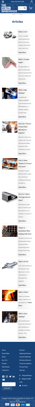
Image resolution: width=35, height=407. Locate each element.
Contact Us (5, 370)
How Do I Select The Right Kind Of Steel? (24, 197)
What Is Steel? (23, 292)
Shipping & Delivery (25, 353)
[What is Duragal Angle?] (9, 62)
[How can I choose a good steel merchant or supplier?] (9, 127)
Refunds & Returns (25, 360)
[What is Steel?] (9, 295)
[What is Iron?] (9, 35)
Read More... (22, 52)
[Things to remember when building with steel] (9, 231)
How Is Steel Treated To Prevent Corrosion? (24, 164)
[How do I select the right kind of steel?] (9, 197)
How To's (4, 360)
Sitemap (22, 370)
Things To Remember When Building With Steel (24, 231)
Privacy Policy (23, 367)
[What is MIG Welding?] (9, 93)
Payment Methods (25, 357)
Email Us (24, 385)
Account (22, 350)
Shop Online (5, 353)
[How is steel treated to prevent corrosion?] (9, 164)
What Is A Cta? (23, 261)
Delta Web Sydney (20, 402)
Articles (4, 363)
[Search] (24, 7)
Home (13, 14)
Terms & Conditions (25, 363)
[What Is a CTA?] (9, 265)
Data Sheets (6, 367)
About (4, 357)
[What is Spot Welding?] (9, 317)
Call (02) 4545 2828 (17, 1)
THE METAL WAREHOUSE (18, 398)
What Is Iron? (22, 32)
